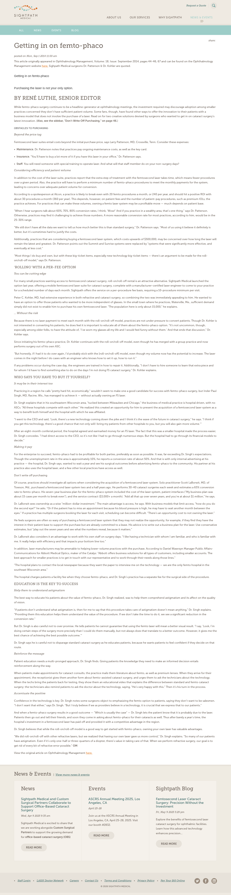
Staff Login (24, 880)
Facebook (206, 881)
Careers (74, 880)
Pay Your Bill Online (173, 880)
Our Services (140, 17)
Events (56, 30)
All (21, 30)
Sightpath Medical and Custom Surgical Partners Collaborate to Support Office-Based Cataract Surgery (46, 804)
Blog (75, 30)
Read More (34, 847)
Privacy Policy (146, 880)
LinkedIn (214, 881)
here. (45, 65)
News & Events (201, 17)
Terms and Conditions (117, 880)
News (37, 30)
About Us (114, 17)
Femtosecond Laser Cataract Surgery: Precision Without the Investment (180, 802)
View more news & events (72, 774)
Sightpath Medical (26, 12)
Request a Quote (196, 5)
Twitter (197, 881)
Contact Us (91, 880)
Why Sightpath (170, 17)
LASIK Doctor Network (50, 880)
